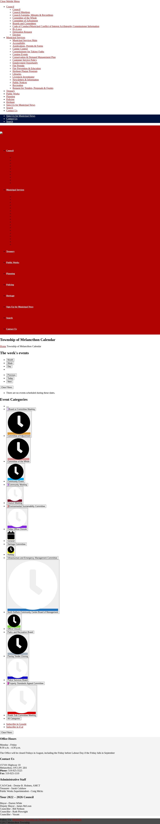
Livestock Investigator (23, 77)
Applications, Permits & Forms (27, 46)
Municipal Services (15, 37)
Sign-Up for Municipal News (20, 105)
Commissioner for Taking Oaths (28, 51)
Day (9, 366)
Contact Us (11, 110)
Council (10, 6)
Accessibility (18, 43)
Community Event (16, 481)
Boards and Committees (24, 23)
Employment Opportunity (25, 62)
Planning (10, 96)
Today (10, 378)
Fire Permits (18, 65)
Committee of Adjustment (25, 20)
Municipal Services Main (24, 40)
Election (16, 34)
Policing (10, 99)
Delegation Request (22, 32)
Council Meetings (21, 12)
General (11, 541)
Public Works (13, 93)
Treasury (10, 91)
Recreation (17, 85)
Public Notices (19, 82)
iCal (14, 727)
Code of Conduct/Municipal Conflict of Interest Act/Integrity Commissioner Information (55, 26)
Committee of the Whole (24, 18)
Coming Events (20, 54)
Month (10, 360)
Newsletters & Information (25, 79)
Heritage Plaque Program (24, 71)
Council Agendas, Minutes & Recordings (32, 15)
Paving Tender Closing (18, 656)
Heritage (10, 102)
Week (10, 363)
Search (9, 107)
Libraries (16, 74)
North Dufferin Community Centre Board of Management (33, 612)
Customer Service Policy (24, 60)
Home (3, 346)
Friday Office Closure (17, 529)
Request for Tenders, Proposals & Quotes (32, 88)
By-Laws (17, 29)
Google (16, 724)
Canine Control (20, 48)
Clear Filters (6, 387)
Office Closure (14, 629)
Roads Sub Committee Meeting (22, 715)
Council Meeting (15, 503)
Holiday (11, 554)
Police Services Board (18, 680)
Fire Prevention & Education (26, 68)
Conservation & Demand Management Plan (34, 57)
